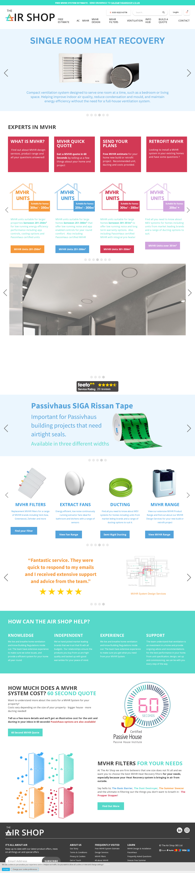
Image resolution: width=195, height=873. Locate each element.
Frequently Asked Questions (139, 860)
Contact (184, 20)
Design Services (101, 856)
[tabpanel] (97, 70)
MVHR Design (96, 21)
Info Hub (148, 21)
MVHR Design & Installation (139, 852)
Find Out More (110, 809)
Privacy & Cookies (77, 860)
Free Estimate (63, 21)
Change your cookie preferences (25, 869)
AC (78, 20)
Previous (6, 73)
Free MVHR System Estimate (107, 852)
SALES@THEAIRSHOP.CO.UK (125, 2)
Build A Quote (163, 21)
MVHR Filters (113, 21)
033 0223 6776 (118, 12)
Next (189, 73)
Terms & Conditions (78, 856)
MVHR (85, 20)
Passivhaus (132, 856)
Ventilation (135, 20)
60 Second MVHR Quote (25, 736)
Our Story (74, 852)
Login (176, 12)
